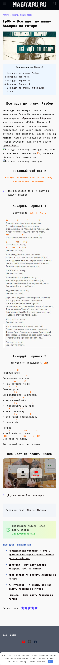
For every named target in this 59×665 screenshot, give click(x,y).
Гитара (6, 15)
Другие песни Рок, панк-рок (26, 495)
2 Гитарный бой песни (17, 76)
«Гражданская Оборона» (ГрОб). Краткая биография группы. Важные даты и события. (31, 554)
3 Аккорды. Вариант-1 (17, 80)
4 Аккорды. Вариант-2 (17, 84)
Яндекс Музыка (36, 510)
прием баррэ (11, 145)
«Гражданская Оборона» (36, 118)
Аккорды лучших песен (22, 15)
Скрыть (38, 67)
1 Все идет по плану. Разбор (21, 73)
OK (50, 661)
